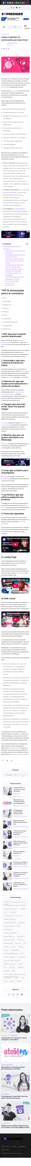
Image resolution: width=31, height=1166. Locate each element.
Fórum (3, 1150)
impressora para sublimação (10, 933)
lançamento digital (8, 943)
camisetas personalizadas (16, 166)
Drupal (18, 926)
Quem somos (5, 1146)
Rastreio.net (12, 394)
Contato (14, 1146)
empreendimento (8, 929)
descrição (10, 377)
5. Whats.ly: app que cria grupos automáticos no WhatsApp (14, 270)
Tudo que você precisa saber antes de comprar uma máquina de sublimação (15, 975)
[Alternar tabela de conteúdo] (26, 243)
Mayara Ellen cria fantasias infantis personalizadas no (19, 801)
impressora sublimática (9, 936)
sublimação (6, 971)
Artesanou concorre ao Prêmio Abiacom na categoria (20, 874)
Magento (6, 950)
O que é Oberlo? (21, 957)
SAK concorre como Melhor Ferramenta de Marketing (20, 843)
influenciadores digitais (9, 940)
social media (12, 967)
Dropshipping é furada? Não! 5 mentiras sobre (18, 812)
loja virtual (6, 946)
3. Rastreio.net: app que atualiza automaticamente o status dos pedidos (14, 261)
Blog (7, 1150)
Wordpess (12, 981)
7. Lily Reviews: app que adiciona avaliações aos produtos (14, 278)
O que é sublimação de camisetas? (12, 960)
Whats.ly (5, 444)
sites (5, 967)
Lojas (24, 943)
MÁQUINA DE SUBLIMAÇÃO (10, 953)
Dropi (4, 477)
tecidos (13, 971)
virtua (22, 977)
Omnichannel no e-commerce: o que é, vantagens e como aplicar (14, 1039)
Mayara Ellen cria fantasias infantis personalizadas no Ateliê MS (13, 1068)
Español (27, 28)
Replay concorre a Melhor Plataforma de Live (20, 822)
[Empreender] (12, 14)
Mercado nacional (15, 950)
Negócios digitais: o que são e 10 (19, 852)
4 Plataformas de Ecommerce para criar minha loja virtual (14, 902)
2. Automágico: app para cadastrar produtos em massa (15, 256)
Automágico (26, 371)
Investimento (21, 940)
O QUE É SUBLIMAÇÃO (9, 957)
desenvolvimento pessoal (10, 922)
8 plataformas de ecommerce (11, 909)
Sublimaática (20, 967)
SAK (2, 344)
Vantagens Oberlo (8, 977)
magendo (20, 946)
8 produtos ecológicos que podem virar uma (20, 863)
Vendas (17, 977)
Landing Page (20, 573)
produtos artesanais (10, 192)
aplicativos (23, 909)
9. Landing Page (9, 283)
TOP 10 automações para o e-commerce (12, 248)
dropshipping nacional (9, 926)
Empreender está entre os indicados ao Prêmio (20, 884)
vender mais (5, 87)
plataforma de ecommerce (10, 964)
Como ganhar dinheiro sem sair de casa (13, 915)
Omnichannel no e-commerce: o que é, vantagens (19, 789)
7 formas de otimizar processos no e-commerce (19, 832)
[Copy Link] (8, 49)
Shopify (21, 964)
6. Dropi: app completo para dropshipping (13, 274)
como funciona (12, 912)
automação (14, 91)
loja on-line (17, 943)
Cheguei (5, 423)
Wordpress (19, 981)
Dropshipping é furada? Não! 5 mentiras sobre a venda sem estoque (14, 1097)
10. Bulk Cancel (9, 285)
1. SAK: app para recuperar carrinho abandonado (15, 252)
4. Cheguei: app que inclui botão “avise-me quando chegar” (14, 266)
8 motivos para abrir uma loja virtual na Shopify (14, 905)
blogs (5, 912)
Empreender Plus (15, 748)
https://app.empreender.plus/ (19, 754)
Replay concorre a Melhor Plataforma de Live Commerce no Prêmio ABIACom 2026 (15, 1126)
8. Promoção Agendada (12, 281)
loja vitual (13, 946)
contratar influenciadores (10, 919)
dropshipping (20, 209)
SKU (22, 377)
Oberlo (21, 953)
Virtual (5, 981)
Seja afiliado (22, 1146)
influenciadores (21, 936)
